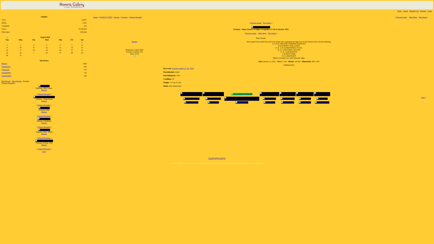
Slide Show (413, 17)
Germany (124, 17)
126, (188, 68)
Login (430, 11)
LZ (185, 68)
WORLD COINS (105, 17)
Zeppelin (175, 68)
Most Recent (6, 81)
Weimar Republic (44, 94)
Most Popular (17, 81)
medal (181, 68)
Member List (414, 11)
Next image (423, 17)
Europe (116, 17)
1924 (192, 68)
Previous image (401, 17)
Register (423, 11)
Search (405, 11)
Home (399, 11)
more (44, 152)
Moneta (44, 90)
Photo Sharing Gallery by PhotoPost (217, 158)
